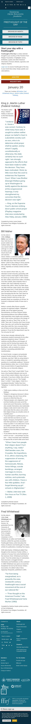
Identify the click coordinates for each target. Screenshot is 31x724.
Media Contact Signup (21, 665)
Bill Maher (20, 91)
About (18, 621)
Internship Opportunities (22, 647)
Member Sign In (5, 663)
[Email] (6, 7)
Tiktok (17, 4)
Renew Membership (6, 665)
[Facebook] (6, 4)
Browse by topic (15, 42)
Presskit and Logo (20, 660)
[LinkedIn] (25, 4)
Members (4, 658)
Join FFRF (15, 77)
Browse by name (15, 37)
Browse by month (15, 31)
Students (19, 644)
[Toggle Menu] (2, 2)
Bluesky (11, 4)
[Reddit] (23, 4)
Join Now (3, 660)
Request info (15, 81)
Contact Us (4, 621)
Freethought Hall (20, 624)
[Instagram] (8, 4)
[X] (15, 4)
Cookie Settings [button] (6, 720)
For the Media (20, 658)
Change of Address (6, 670)
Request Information (21, 626)
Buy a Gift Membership (6, 668)
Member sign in (19, 1)
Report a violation (9, 1)
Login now (4, 67)
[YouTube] (21, 4)
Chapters (18, 629)
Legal (18, 636)
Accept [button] (14, 720)
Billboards (18, 663)
